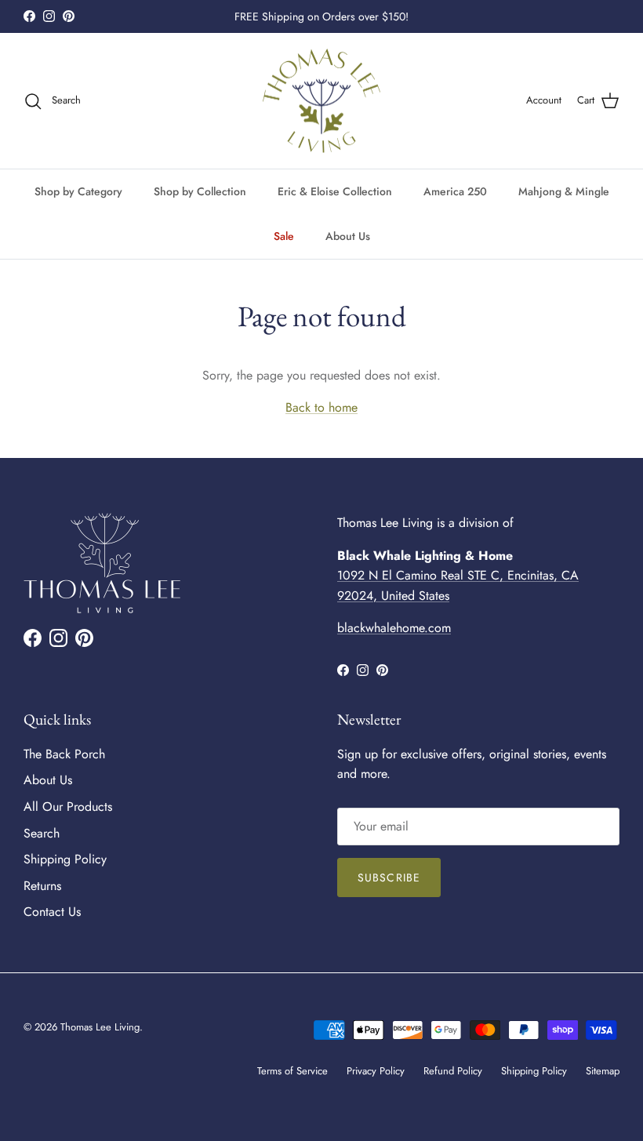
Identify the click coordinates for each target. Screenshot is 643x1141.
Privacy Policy (376, 1070)
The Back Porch (64, 754)
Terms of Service (292, 1070)
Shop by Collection (200, 191)
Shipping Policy (65, 859)
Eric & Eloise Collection (335, 191)
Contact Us (52, 912)
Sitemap (602, 1070)
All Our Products (68, 807)
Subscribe (389, 877)
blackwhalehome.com (394, 628)
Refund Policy (452, 1070)
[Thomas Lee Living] (321, 101)
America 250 (455, 191)
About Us (347, 236)
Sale (284, 236)
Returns (42, 886)
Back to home (321, 407)
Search (42, 833)
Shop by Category (78, 191)
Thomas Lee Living (100, 1026)
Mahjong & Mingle (563, 191)
